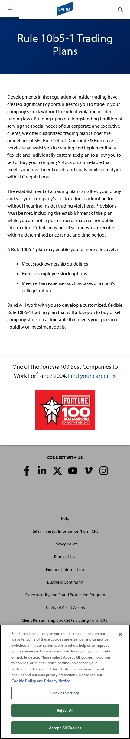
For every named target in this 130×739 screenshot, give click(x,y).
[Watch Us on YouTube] (73, 470)
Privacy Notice (57, 680)
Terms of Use (65, 556)
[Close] (120, 634)
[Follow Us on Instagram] (103, 470)
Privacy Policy (65, 544)
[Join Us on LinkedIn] (42, 470)
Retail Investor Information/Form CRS (65, 531)
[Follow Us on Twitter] (57, 470)
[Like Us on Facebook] (26, 470)
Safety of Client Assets (65, 607)
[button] (9, 9)
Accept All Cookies (65, 727)
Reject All (65, 710)
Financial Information (65, 569)
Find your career (89, 375)
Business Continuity (65, 582)
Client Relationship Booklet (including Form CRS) (65, 620)
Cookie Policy (23, 680)
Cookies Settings (64, 692)
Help (65, 518)
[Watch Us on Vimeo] (88, 470)
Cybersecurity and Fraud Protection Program (65, 594)
